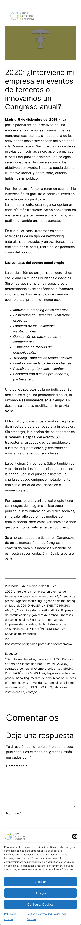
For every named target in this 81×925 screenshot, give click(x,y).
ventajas (31, 692)
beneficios (44, 659)
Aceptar (40, 881)
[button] (75, 836)
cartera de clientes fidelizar (23, 664)
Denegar (40, 893)
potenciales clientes (61, 682)
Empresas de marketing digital (25, 624)
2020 (8, 659)
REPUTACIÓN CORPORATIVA (45, 629)
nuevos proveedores (32, 682)
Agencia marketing (29, 601)
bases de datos (24, 659)
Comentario (16, 766)
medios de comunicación (47, 678)
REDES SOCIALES (40, 687)
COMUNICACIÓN (55, 664)
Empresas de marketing (46, 619)
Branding (68, 659)
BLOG (56, 659)
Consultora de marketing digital (38, 610)
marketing (22, 678)
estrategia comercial (19, 668)
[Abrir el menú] (68, 15)
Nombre (13, 813)
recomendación (15, 687)
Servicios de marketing (20, 633)
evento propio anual (47, 668)
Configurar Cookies (40, 904)
